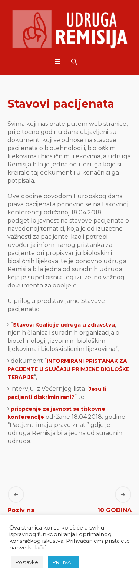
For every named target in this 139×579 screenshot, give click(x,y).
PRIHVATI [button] (64, 562)
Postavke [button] (27, 562)
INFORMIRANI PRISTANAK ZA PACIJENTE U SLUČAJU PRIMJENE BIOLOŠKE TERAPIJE (68, 369)
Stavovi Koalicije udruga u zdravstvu (64, 324)
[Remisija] (69, 29)
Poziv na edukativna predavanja (25, 521)
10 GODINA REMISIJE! (114, 516)
